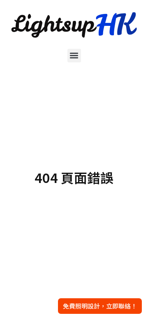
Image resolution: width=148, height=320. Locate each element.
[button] (74, 55)
